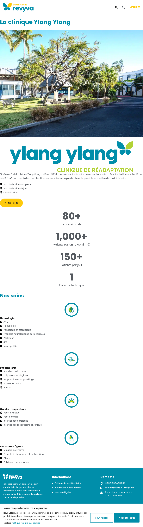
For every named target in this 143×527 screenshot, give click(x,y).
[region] (71, 515)
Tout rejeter (101, 517)
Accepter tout (127, 517)
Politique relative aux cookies (26, 523)
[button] (116, 7)
